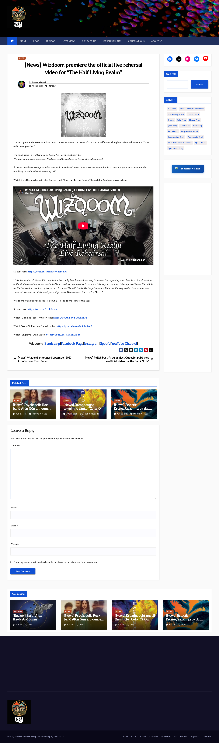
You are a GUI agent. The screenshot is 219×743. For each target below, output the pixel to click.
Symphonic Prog (175, 148)
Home (23, 41)
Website (14, 544)
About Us (156, 41)
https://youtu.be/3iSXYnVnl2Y (63, 334)
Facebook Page (72, 343)
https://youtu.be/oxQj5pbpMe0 (74, 326)
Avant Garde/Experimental (192, 108)
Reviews (50, 41)
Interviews (68, 41)
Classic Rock (193, 114)
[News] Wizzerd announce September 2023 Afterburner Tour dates (45, 359)
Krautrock (185, 125)
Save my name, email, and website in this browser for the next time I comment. (56, 562)
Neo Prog (197, 125)
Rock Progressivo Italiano (180, 142)
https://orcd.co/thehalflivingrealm (47, 271)
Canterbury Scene (176, 114)
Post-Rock (173, 131)
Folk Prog (181, 120)
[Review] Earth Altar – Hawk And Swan (29, 617)
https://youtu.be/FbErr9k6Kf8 (70, 317)
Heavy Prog (194, 120)
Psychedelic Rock (195, 137)
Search (171, 74)
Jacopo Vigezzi (39, 82)
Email (14, 525)
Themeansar (59, 737)
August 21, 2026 (23, 625)
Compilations (136, 41)
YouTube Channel (124, 343)
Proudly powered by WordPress (21, 737)
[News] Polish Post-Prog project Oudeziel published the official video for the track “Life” (116, 359)
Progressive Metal (189, 131)
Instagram (91, 343)
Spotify (105, 343)
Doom (171, 120)
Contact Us (89, 41)
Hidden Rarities (112, 41)
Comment (16, 445)
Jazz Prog (172, 125)
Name (14, 507)
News (36, 41)
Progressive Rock (176, 137)
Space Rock (200, 142)
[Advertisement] (187, 229)
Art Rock (172, 108)
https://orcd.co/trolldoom (42, 309)
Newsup (46, 737)
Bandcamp (52, 343)
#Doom (52, 85)
